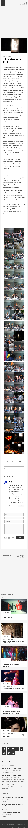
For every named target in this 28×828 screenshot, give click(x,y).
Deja (12, 709)
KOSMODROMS (21, 827)
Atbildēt (21, 505)
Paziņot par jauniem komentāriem (9, 538)
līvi (11, 469)
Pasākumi (13, 615)
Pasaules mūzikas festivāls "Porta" (14, 688)
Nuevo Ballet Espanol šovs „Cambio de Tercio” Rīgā (11, 712)
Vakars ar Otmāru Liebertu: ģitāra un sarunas (13, 642)
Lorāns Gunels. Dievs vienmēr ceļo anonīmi (12, 805)
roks (17, 469)
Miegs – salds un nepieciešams (11, 762)
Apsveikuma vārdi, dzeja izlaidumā (12, 797)
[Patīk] (10, 506)
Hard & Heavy (7, 618)
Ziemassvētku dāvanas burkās (11, 812)
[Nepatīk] (12, 506)
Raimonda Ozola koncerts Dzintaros (11, 665)
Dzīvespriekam (6, 615)
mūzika (14, 469)
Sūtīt (19, 537)
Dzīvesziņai (5, 56)
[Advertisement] (14, 23)
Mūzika (10, 56)
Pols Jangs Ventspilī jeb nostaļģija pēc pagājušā (13, 736)
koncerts (8, 469)
